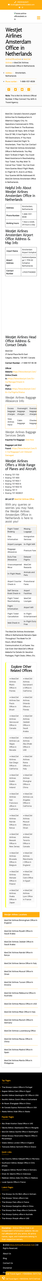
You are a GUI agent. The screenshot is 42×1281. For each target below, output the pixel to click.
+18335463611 (22, 2)
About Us (7, 1254)
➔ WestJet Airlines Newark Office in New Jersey (14, 840)
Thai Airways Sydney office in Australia (17, 1214)
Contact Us (8, 1263)
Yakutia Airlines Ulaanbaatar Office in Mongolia (20, 1128)
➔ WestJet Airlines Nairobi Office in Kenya (14, 821)
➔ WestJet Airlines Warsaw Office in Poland (14, 877)
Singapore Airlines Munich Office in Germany (19, 1170)
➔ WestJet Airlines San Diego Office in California (14, 762)
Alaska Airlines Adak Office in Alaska (16, 1112)
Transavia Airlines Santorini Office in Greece (19, 1147)
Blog (5, 1258)
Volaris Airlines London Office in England (18, 1143)
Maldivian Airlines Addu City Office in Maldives (20, 1178)
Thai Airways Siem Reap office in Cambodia (19, 1210)
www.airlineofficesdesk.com (22, 1245)
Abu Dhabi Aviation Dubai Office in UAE (17, 1124)
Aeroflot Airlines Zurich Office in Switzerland (19, 1099)
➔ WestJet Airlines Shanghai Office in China (27, 781)
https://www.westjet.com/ (24, 372)
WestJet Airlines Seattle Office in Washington (20, 1132)
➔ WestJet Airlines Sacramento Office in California (28, 685)
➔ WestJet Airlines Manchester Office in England (28, 859)
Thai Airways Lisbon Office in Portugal (17, 1087)
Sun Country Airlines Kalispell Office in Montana (21, 1159)
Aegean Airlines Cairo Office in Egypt (16, 1091)
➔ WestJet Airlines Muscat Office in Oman (27, 821)
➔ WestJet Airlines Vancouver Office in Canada (14, 722)
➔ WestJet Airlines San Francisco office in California (14, 801)
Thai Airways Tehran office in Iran (15, 1198)
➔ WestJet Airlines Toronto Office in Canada (27, 840)
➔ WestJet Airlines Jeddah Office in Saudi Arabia (27, 723)
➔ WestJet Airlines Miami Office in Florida (14, 685)
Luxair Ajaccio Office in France (14, 1182)
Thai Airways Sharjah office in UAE (15, 1218)
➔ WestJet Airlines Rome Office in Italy (27, 762)
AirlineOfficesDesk (13, 59)
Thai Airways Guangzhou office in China (17, 1206)
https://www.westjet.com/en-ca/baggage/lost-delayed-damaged (21, 451)
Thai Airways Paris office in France (15, 1202)
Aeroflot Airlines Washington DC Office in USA (20, 1095)
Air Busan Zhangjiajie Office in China (16, 1103)
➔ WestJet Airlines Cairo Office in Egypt (28, 876)
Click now (29, 440)
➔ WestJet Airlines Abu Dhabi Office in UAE (27, 744)
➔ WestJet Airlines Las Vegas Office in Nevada (14, 744)
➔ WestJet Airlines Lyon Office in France (28, 895)
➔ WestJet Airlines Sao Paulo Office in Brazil (14, 703)
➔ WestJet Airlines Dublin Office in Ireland (14, 781)
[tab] (38, 18)
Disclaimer (7, 1268)
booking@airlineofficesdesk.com (22, 5)
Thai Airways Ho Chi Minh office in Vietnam (19, 1194)
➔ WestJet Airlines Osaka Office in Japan (14, 896)
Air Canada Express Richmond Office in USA (19, 1107)
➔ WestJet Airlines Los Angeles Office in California (28, 800)
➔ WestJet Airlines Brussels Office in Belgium (14, 859)
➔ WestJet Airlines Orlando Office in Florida (27, 703)
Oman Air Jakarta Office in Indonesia (16, 1174)
